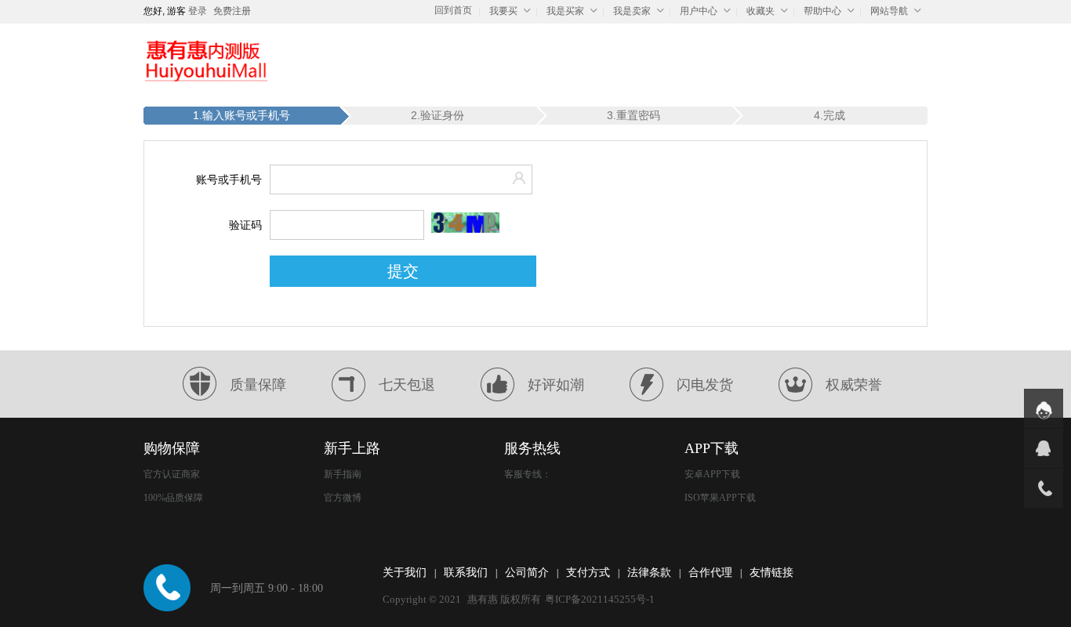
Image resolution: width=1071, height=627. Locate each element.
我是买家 (565, 10)
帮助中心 (822, 10)
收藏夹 (760, 10)
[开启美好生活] (206, 60)
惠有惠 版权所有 (504, 599)
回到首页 (453, 10)
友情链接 (771, 572)
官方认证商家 (171, 474)
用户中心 (698, 10)
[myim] (1043, 408)
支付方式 (588, 572)
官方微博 (342, 497)
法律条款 (649, 572)
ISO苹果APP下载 (720, 497)
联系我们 (466, 572)
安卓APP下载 (712, 474)
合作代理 (710, 572)
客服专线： (527, 474)
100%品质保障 (173, 497)
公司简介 (527, 572)
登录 (197, 10)
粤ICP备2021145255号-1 (600, 599)
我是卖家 (632, 10)
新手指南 (342, 474)
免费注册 (232, 10)
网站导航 (889, 10)
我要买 (503, 10)
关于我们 (405, 572)
